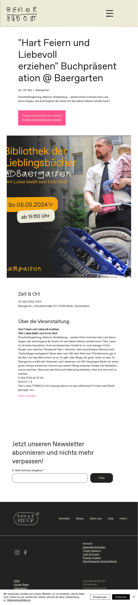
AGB (16, 581)
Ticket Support (92, 551)
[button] (109, 13)
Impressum (20, 588)
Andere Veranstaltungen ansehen (42, 120)
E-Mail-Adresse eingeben (27, 470)
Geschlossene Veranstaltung (100, 561)
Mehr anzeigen (27, 396)
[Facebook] (25, 552)
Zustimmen (121, 597)
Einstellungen (100, 597)
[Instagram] (17, 552)
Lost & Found (91, 554)
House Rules (21, 584)
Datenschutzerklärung (19, 600)
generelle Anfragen (94, 547)
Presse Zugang (92, 558)
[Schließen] (134, 596)
